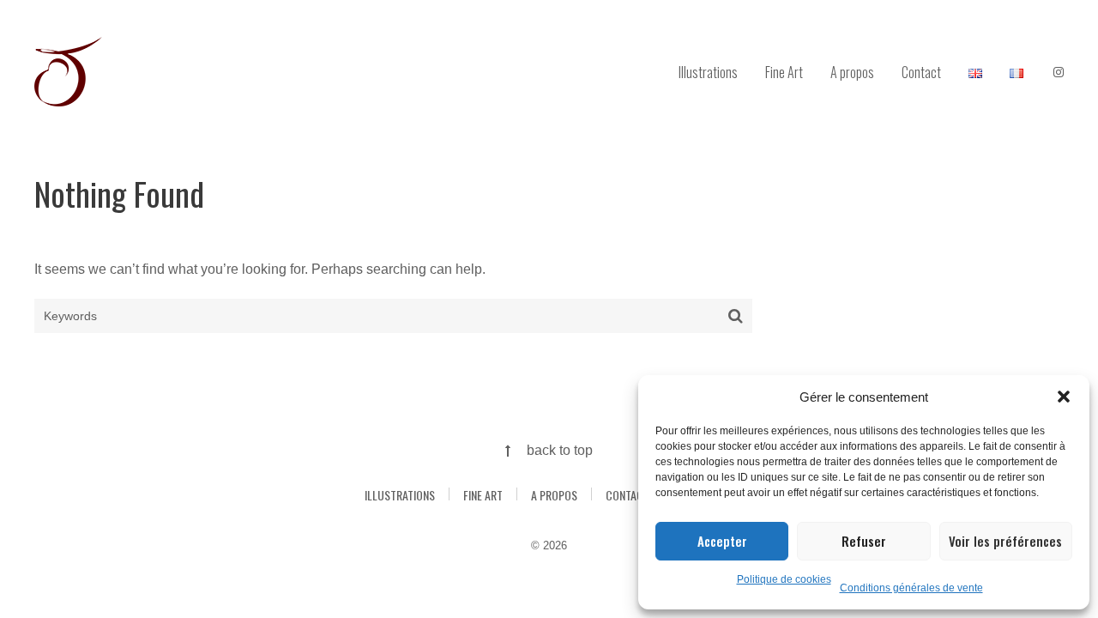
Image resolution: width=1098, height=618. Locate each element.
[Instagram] (1058, 73)
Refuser (864, 540)
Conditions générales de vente (911, 588)
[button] (1063, 396)
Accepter (722, 540)
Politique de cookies (784, 579)
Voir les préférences (1005, 540)
